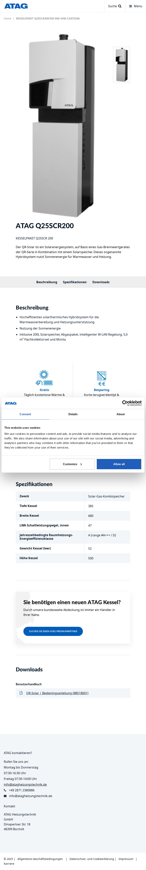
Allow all (119, 463)
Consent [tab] (25, 414)
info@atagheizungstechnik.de (30, 796)
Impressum (126, 859)
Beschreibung (46, 282)
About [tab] (121, 414)
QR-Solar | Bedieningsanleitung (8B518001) (57, 693)
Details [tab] (73, 414)
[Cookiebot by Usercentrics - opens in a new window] (125, 403)
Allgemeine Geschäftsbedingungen (40, 859)
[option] (61, 125)
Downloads (101, 282)
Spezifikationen (75, 282)
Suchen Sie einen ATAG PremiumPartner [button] (53, 631)
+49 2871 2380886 (21, 790)
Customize (70, 463)
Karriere (9, 863)
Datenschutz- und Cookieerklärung (92, 859)
